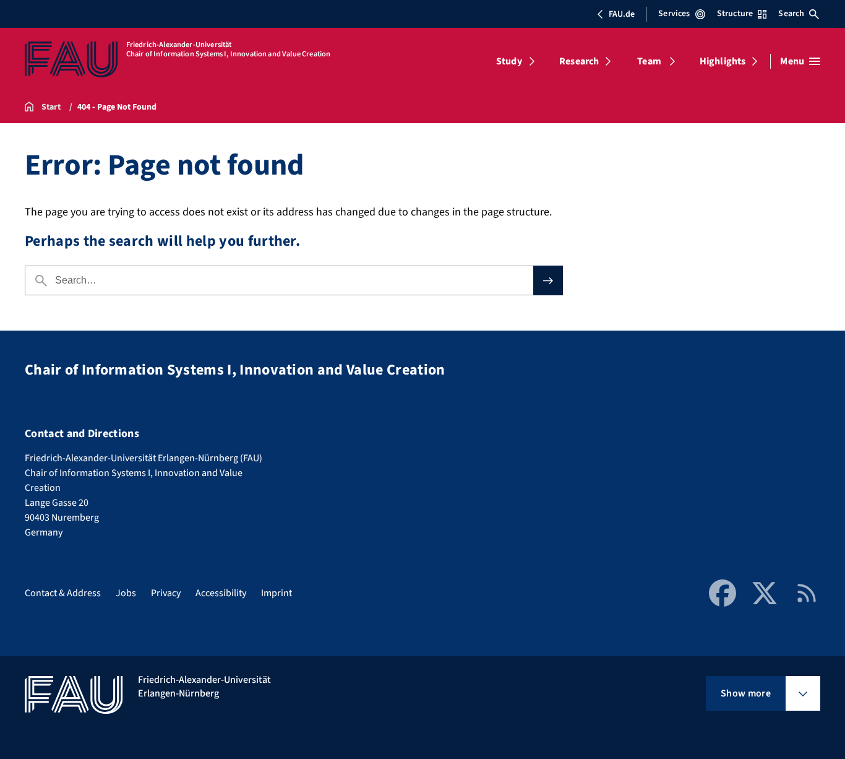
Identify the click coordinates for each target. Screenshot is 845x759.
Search (791, 13)
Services (674, 13)
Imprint (276, 593)
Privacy (166, 593)
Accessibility (220, 593)
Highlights (723, 61)
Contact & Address (63, 593)
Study (509, 61)
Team (649, 61)
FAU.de (622, 14)
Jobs (126, 593)
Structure (735, 13)
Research (579, 61)
